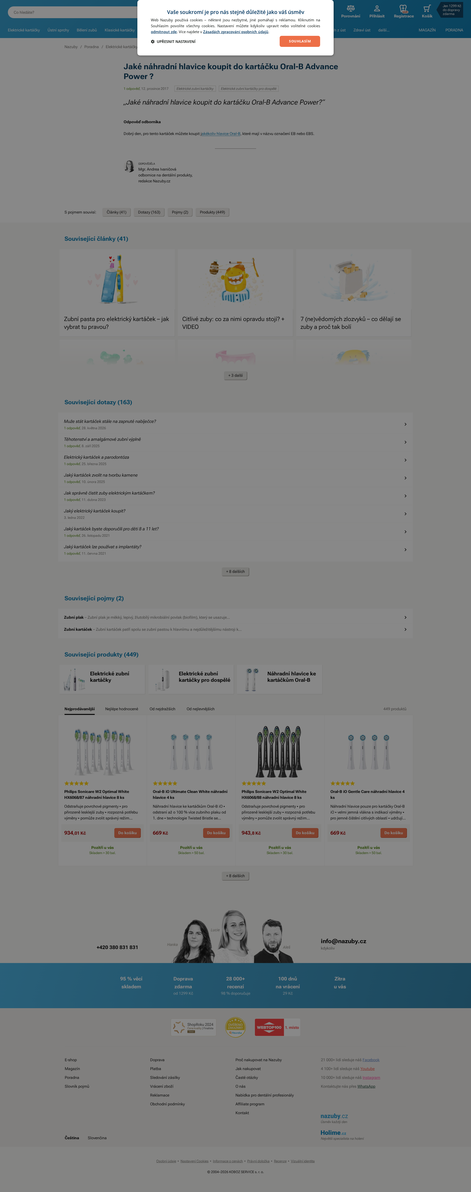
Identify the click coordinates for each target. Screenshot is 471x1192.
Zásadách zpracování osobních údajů (235, 31)
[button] (173, 41)
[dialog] (235, 27)
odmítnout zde (164, 31)
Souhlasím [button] (300, 41)
